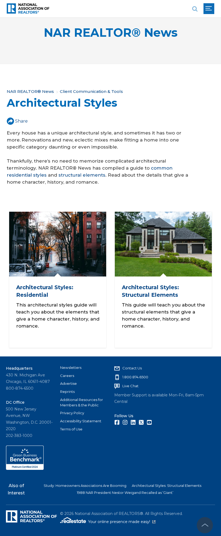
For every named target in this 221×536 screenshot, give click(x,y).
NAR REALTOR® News (111, 32)
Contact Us (132, 368)
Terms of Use (71, 429)
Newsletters (70, 367)
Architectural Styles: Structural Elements (166, 485)
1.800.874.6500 (135, 377)
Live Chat (130, 386)
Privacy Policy (72, 413)
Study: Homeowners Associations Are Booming (85, 485)
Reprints (67, 391)
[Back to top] (205, 525)
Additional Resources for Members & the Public (81, 402)
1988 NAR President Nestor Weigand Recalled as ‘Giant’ (125, 492)
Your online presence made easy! (122, 521)
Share (21, 121)
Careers (67, 375)
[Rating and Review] (25, 468)
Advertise (68, 383)
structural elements (81, 175)
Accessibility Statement (80, 421)
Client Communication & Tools (91, 91)
